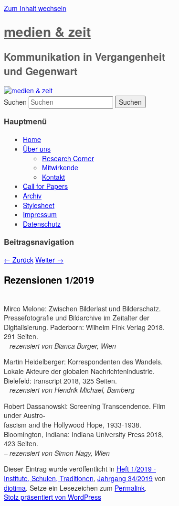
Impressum (40, 214)
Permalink (130, 488)
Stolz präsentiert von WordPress (52, 497)
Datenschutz (42, 224)
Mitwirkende (60, 167)
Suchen (15, 102)
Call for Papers (45, 186)
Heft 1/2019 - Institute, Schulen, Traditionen (80, 473)
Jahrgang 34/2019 (125, 478)
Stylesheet (38, 205)
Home (32, 139)
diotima (15, 488)
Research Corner (68, 158)
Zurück (18, 259)
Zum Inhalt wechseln (35, 8)
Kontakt (53, 177)
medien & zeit (47, 31)
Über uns (37, 149)
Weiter (49, 259)
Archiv (32, 195)
